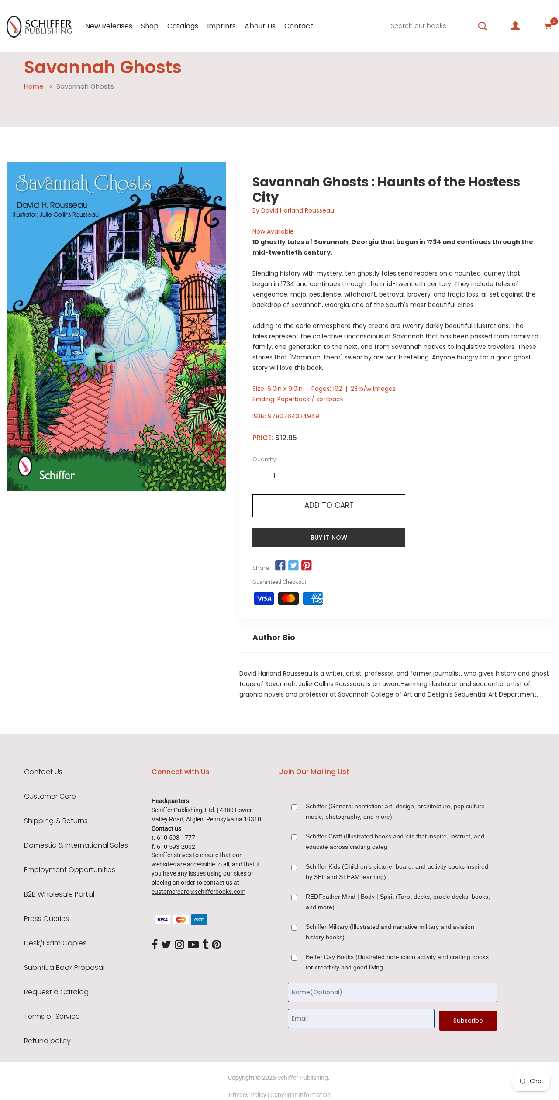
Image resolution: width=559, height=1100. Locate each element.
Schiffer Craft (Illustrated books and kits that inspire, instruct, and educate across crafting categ (395, 841)
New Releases (108, 26)
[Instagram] (179, 945)
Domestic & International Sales (76, 845)
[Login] (515, 26)
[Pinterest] (216, 945)
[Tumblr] (205, 945)
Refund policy (47, 1041)
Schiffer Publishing (302, 1077)
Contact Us (43, 772)
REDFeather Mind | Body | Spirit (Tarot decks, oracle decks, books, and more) (398, 901)
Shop (150, 26)
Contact (298, 26)
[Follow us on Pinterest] (306, 566)
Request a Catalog (56, 992)
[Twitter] (166, 945)
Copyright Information (300, 1094)
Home (34, 86)
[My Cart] (548, 26)
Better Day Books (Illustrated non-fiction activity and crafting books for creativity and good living (397, 962)
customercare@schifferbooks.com (198, 891)
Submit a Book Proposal (64, 967)
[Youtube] (193, 945)
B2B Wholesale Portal (59, 894)
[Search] (482, 26)
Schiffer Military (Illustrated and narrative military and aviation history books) (390, 932)
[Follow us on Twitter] (293, 566)
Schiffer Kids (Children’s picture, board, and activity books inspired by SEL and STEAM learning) (397, 871)
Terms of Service (52, 1016)
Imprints (221, 26)
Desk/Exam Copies (55, 943)
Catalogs (182, 26)
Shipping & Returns (56, 820)
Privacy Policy (247, 1094)
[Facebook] (155, 945)
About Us (260, 26)
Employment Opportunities (69, 869)
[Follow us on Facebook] (280, 566)
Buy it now (329, 537)
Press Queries (46, 918)
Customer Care (50, 796)
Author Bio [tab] (273, 637)
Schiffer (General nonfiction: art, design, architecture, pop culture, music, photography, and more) (396, 811)
